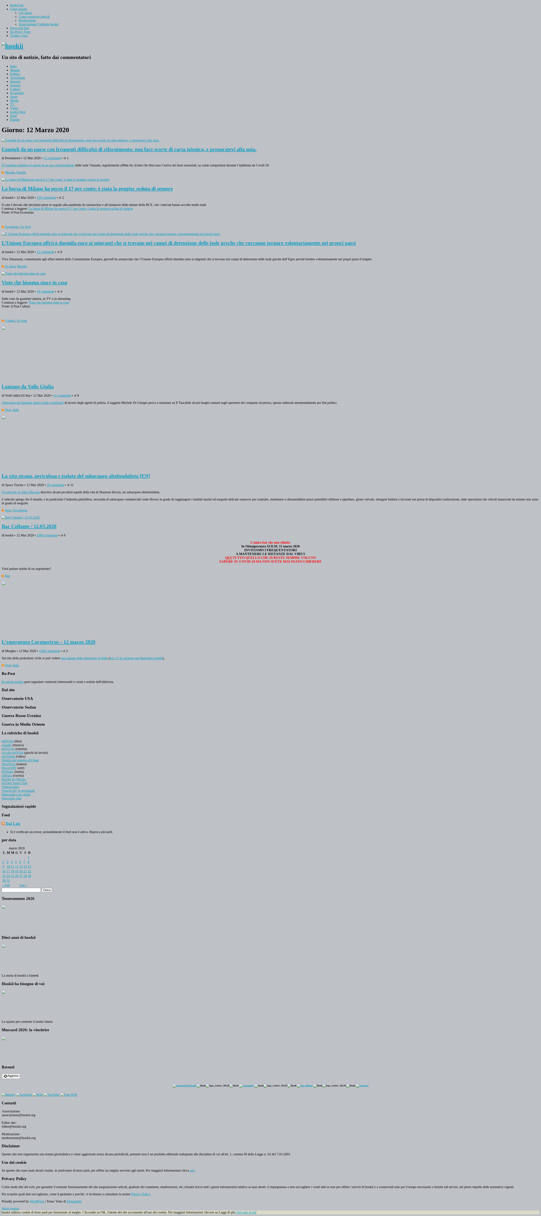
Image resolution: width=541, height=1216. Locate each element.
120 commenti (46, 197)
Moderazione (27, 20)
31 (8, 880)
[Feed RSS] (68, 1095)
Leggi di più (248, 1212)
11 (12, 866)
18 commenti (55, 485)
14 (25, 866)
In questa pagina (12, 682)
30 (4, 880)
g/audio (7, 745)
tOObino (8, 771)
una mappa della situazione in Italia (84, 658)
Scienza (15, 85)
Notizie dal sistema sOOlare (20, 760)
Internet (15, 81)
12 (16, 866)
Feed (13, 116)
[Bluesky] (8, 1095)
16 (4, 871)
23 (4, 876)
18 (12, 871)
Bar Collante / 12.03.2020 (29, 526)
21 (25, 871)
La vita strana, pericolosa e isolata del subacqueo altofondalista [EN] (76, 476)
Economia (17, 93)
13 (21, 866)
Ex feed (25, 227)
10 (8, 866)
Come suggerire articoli (34, 16)
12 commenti (45, 252)
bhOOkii (8, 741)
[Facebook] (24, 1095)
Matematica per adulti (16, 794)
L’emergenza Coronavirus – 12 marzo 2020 (48, 642)
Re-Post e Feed (20, 32)
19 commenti (45, 291)
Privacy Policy (140, 1194)
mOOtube (8, 756)
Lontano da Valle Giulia (28, 386)
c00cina (7, 775)
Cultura (15, 89)
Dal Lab (13, 823)
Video (14, 108)
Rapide (15, 119)
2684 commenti (47, 535)
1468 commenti (49, 651)
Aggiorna (13, 1075)
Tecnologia (17, 78)
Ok (238, 1212)
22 (29, 871)
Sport (13, 97)
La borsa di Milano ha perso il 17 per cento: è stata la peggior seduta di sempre (87, 188)
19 (16, 871)
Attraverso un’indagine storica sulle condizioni (33, 402)
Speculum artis (11, 798)
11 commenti (52, 158)
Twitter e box (19, 35)
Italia (13, 66)
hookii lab (16, 5)
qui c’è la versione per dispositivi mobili (136, 658)
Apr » (23, 885)
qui (192, 1170)
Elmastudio (74, 1201)
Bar (7, 576)
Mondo (15, 70)
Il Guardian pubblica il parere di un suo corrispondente (38, 165)
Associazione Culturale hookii (39, 24)
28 (25, 876)
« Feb (6, 885)
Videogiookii (10, 787)
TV (12, 104)
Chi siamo (25, 13)
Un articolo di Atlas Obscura (21, 492)
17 (8, 871)
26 (16, 876)
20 (21, 871)
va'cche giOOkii (12, 752)
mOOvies (8, 749)
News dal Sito (19, 28)
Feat (8, 410)
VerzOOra (8, 764)
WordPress (37, 1201)
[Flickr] (38, 1095)
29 (29, 876)
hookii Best (17, 112)
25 (12, 876)
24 (8, 876)
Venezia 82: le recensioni (18, 790)
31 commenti (62, 395)
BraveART (9, 768)
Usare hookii (18, 9)
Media (14, 100)
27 (21, 876)
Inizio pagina (10, 1208)
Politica (15, 74)
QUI (228, 557)
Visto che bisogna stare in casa (34, 282)
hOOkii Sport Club (14, 783)
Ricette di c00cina (14, 779)
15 (29, 866)
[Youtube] (52, 1095)
